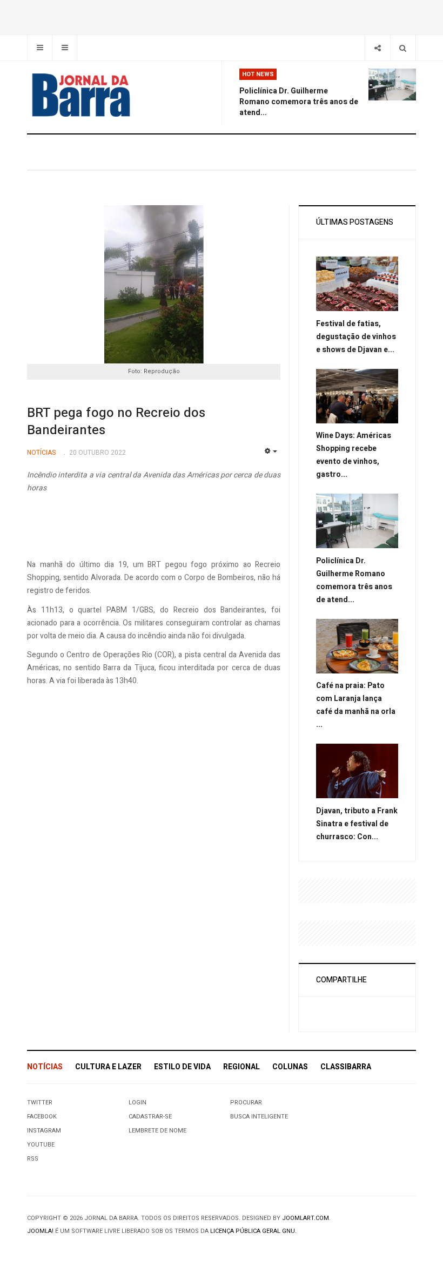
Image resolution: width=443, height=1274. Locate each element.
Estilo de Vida (182, 1067)
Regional (241, 1067)
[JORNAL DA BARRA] (81, 95)
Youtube (41, 1144)
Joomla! (40, 1231)
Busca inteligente (259, 1116)
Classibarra (345, 1067)
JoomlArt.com (305, 1218)
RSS (32, 1158)
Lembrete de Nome (157, 1130)
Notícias (45, 1067)
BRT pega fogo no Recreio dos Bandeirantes (116, 421)
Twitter (39, 1102)
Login (137, 1102)
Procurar (246, 1102)
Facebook (42, 1116)
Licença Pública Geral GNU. (253, 1231)
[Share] (377, 47)
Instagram (44, 1130)
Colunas (290, 1067)
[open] (39, 47)
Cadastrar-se (150, 1116)
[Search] (402, 47)
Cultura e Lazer (108, 1067)
